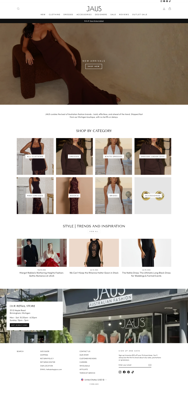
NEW (43, 14)
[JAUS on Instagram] (120, 372)
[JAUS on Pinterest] (128, 372)
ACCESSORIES (84, 14)
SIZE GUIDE (44, 351)
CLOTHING (54, 14)
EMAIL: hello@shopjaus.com (51, 369)
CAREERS (83, 362)
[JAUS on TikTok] (132, 372)
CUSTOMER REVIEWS (88, 358)
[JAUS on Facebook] (124, 372)
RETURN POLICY (47, 358)
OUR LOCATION (46, 366)
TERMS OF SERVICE (87, 373)
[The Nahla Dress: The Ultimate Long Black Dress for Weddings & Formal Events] (146, 253)
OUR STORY (84, 355)
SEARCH (20, 351)
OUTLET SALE (139, 14)
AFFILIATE (84, 369)
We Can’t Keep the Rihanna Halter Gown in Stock (94, 272)
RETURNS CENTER (47, 362)
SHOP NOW (94, 66)
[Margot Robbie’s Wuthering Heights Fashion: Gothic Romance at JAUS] (42, 253)
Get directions (19, 325)
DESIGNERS (101, 14)
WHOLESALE (85, 366)
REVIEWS (124, 14)
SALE (113, 14)
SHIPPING (44, 355)
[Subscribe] (150, 365)
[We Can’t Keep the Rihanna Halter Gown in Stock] (94, 253)
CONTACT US (85, 351)
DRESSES (68, 14)
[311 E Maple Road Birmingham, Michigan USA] (94, 316)
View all (94, 231)
